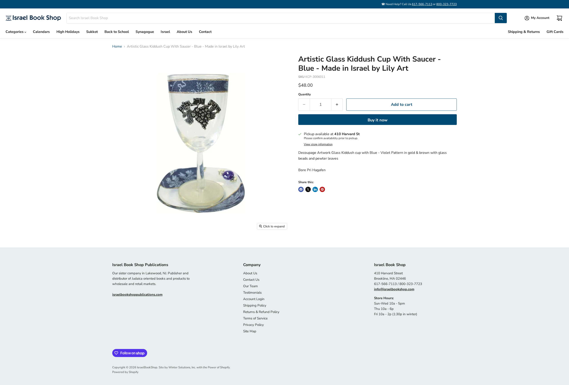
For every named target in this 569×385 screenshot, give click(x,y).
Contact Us (251, 279)
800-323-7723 (446, 4)
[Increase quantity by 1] (337, 104)
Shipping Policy (254, 305)
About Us (184, 31)
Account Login (253, 299)
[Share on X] (308, 189)
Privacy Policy (253, 325)
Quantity (304, 94)
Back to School (116, 31)
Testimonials (252, 292)
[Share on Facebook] (301, 189)
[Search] (501, 18)
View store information (318, 144)
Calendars (41, 31)
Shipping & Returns (524, 31)
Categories (15, 31)
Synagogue (145, 31)
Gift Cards (555, 31)
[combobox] (281, 18)
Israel (165, 31)
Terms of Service (255, 318)
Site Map (249, 331)
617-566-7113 (422, 4)
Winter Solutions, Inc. (182, 367)
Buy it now (377, 120)
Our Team (250, 286)
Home (117, 46)
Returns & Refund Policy (261, 312)
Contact (205, 31)
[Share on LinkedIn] (315, 189)
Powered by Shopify (125, 372)
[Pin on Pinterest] (322, 189)
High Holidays (68, 31)
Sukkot (92, 31)
